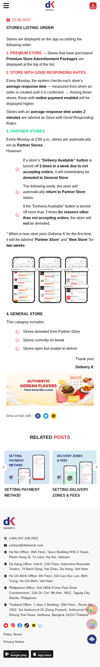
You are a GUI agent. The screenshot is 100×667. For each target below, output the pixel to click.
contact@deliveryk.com (26, 545)
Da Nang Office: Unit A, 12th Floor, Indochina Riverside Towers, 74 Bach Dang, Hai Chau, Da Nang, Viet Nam (49, 566)
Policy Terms (12, 634)
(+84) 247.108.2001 (23, 538)
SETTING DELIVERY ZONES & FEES (69, 492)
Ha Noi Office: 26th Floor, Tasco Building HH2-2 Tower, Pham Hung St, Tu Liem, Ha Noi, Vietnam (49, 554)
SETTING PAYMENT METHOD (21, 492)
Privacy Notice (13, 642)
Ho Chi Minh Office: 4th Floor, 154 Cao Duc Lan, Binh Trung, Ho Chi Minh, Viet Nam (48, 578)
